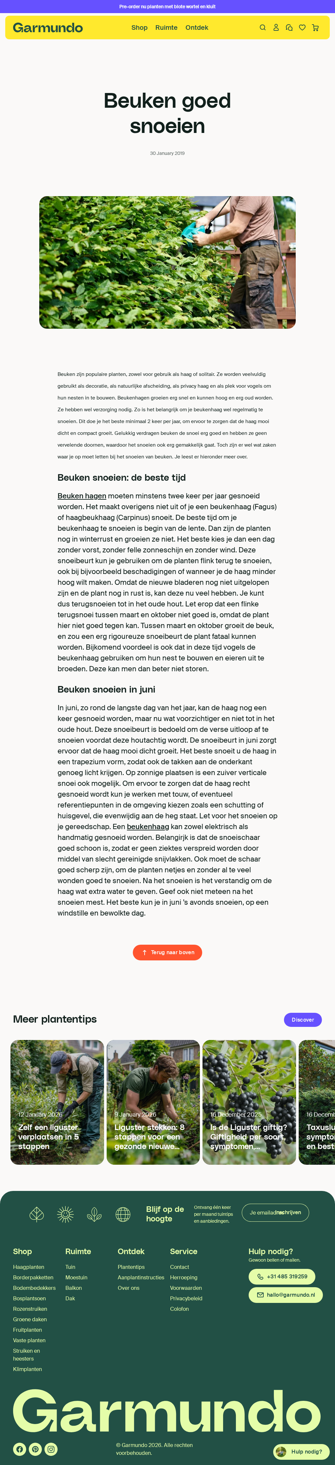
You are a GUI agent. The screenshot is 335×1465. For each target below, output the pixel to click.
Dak (70, 1298)
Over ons (128, 1288)
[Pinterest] (35, 1449)
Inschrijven (288, 1212)
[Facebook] (19, 1449)
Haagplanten (28, 1267)
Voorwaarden (186, 1288)
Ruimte (166, 27)
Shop (140, 27)
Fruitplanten (27, 1329)
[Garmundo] (48, 27)
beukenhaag (148, 826)
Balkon (73, 1288)
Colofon (179, 1309)
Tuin (70, 1267)
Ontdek (196, 27)
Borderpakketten (33, 1277)
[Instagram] (51, 1449)
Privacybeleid (186, 1298)
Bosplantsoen (29, 1298)
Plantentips (131, 1267)
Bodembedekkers (34, 1288)
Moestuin (76, 1277)
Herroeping (184, 1277)
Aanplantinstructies (141, 1277)
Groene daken (30, 1319)
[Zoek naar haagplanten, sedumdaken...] (263, 27)
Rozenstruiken (30, 1309)
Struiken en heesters (26, 1354)
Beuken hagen (82, 496)
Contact (179, 1267)
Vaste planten (29, 1340)
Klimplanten (27, 1369)
